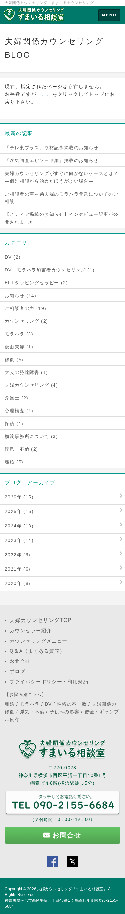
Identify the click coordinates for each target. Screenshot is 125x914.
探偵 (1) (14, 423)
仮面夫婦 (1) (19, 346)
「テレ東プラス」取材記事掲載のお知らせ (52, 147)
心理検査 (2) (19, 410)
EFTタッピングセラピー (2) (36, 282)
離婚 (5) (14, 461)
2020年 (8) (18, 583)
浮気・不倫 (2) (21, 449)
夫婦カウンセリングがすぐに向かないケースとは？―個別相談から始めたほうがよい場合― (61, 177)
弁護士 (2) (17, 397)
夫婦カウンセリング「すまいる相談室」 (72, 889)
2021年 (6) (18, 568)
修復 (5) (14, 359)
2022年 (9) (18, 554)
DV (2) (13, 257)
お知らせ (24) (21, 295)
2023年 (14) (19, 540)
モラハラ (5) (19, 333)
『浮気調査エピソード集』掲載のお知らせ (52, 160)
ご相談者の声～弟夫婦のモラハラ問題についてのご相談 (61, 197)
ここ (47, 94)
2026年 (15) (19, 496)
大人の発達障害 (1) (26, 372)
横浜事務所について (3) (31, 436)
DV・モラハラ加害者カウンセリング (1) (50, 269)
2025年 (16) (19, 511)
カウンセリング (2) (26, 321)
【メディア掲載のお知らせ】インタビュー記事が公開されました (61, 218)
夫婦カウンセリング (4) (31, 385)
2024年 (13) (19, 525)
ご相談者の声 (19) (25, 308)
